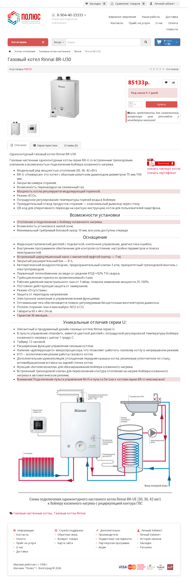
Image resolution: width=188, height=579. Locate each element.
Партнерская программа (114, 543)
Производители (108, 534)
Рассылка (146, 547)
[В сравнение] (173, 82)
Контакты (22, 534)
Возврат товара (67, 539)
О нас (19, 547)
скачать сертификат (161, 173)
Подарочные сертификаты (115, 539)
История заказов (150, 539)
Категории (19, 42)
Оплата (21, 539)
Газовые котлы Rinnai (69, 513)
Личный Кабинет (150, 534)
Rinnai (77, 51)
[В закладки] (166, 82)
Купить (161, 104)
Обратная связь (67, 534)
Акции (102, 547)
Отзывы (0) (71, 145)
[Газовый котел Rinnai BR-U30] (65, 97)
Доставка (22, 551)
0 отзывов (172, 69)
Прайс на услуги (26, 543)
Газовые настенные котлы (32, 513)
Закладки (145, 543)
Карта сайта (65, 543)
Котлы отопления (25, 51)
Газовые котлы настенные (54, 51)
